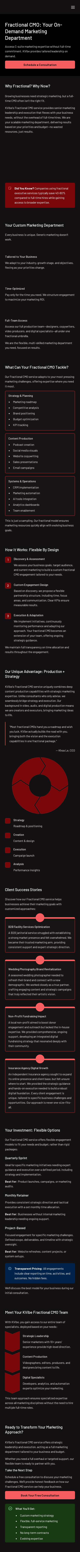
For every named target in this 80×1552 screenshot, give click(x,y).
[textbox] (40, 7)
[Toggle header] (73, 7)
